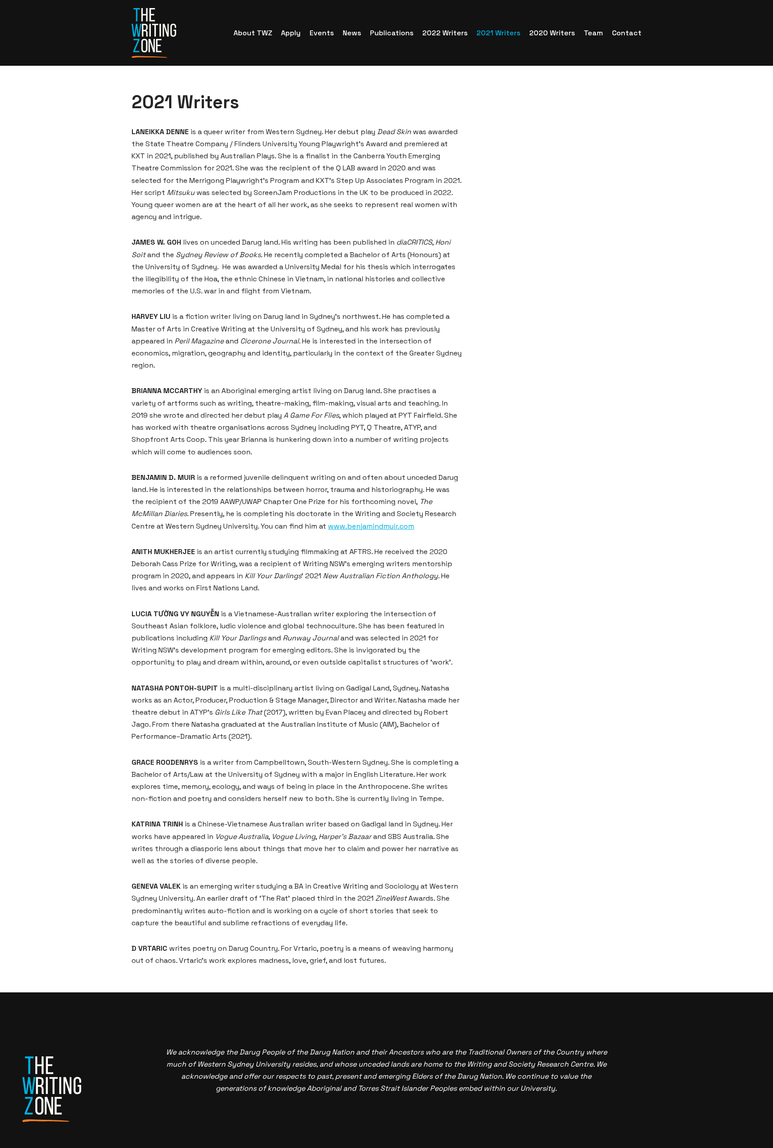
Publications (391, 33)
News (352, 33)
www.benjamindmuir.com (371, 526)
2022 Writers (444, 33)
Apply (291, 33)
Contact (626, 33)
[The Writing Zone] (154, 33)
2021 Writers (498, 33)
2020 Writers (552, 33)
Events (322, 33)
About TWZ (253, 33)
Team (593, 33)
